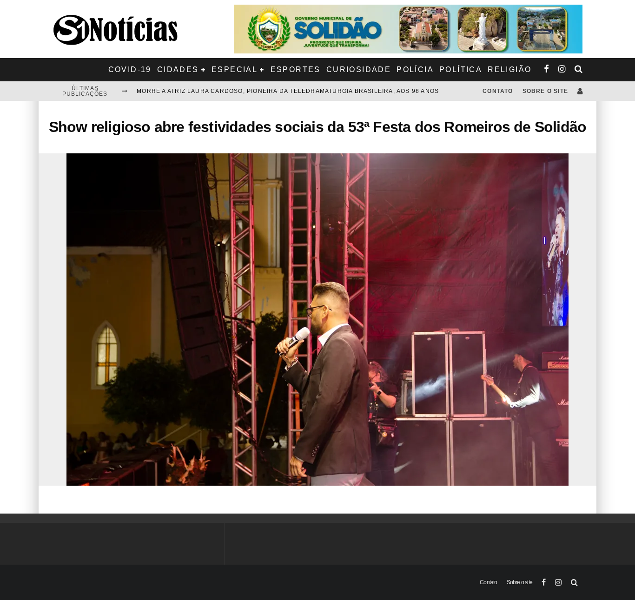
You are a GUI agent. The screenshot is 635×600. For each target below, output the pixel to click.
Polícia (415, 69)
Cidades (178, 69)
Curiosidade (358, 69)
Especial (235, 69)
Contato (498, 91)
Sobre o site (545, 91)
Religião (509, 69)
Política (460, 69)
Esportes (296, 69)
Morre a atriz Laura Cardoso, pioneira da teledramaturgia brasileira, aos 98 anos (288, 91)
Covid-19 (130, 69)
